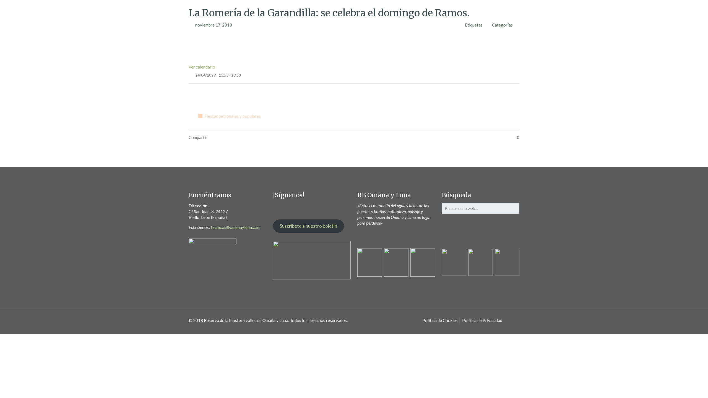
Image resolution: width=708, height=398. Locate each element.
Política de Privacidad (482, 320)
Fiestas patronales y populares (232, 116)
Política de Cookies (440, 320)
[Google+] (209, 97)
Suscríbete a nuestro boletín (308, 226)
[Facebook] (200, 97)
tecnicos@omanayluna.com (235, 227)
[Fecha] (191, 74)
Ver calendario (202, 66)
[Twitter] (192, 97)
